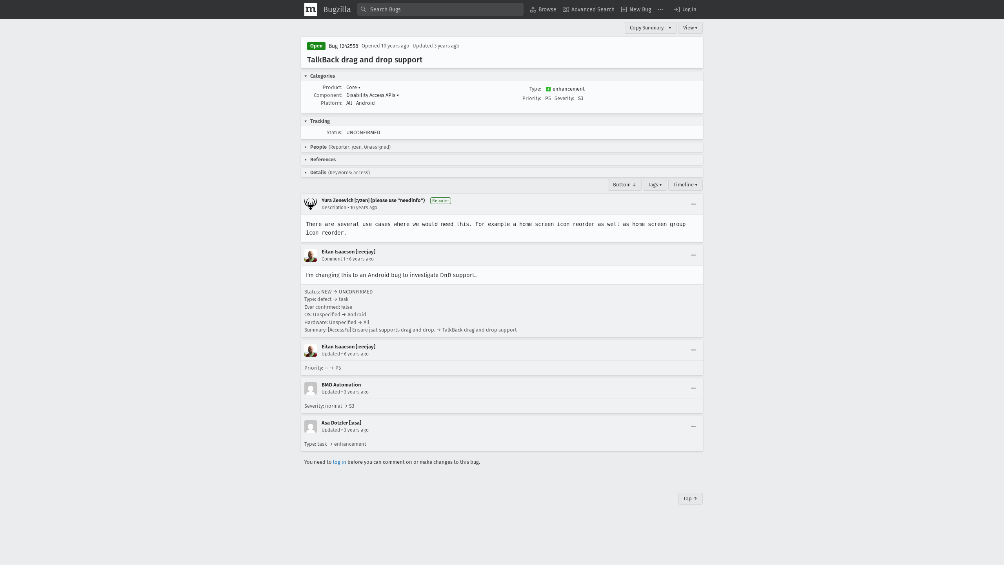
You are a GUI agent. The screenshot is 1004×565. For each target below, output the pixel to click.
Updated (331, 354)
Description (334, 207)
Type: (535, 89)
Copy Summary (647, 28)
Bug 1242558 (343, 46)
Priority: (531, 98)
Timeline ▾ (685, 185)
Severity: (564, 98)
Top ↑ (690, 498)
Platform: (331, 103)
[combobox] (440, 9)
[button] (685, 9)
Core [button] (353, 87)
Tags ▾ (655, 185)
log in (339, 462)
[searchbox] (440, 9)
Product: (332, 87)
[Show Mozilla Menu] (310, 9)
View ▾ (690, 28)
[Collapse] (693, 204)
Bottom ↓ (625, 185)
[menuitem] (543, 9)
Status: (334, 132)
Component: (328, 95)
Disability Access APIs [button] (372, 95)
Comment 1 (333, 259)
